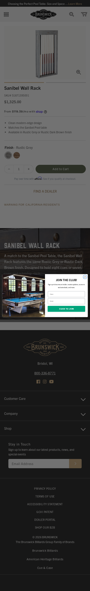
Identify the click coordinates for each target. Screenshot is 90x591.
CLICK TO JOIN (66, 308)
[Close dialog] (85, 277)
